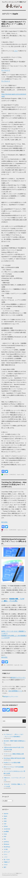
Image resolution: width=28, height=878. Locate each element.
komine (6, 529)
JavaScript (7, 829)
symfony (6, 841)
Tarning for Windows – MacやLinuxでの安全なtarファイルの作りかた (14, 484)
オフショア (7, 852)
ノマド (5, 857)
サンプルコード (5, 70)
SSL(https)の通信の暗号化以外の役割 (14, 758)
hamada (6, 474)
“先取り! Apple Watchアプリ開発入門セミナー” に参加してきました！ (13, 24)
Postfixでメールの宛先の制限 (12, 762)
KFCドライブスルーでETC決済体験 (14, 767)
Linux (22, 529)
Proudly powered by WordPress (10, 875)
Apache (6, 813)
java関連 (6, 831)
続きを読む (4, 522)
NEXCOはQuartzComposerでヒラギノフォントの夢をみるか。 (13, 541)
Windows (6, 844)
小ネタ (5, 864)
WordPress (7, 847)
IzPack (6, 826)
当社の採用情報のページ (15, 691)
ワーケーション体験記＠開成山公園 (14, 754)
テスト (5, 854)
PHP (5, 836)
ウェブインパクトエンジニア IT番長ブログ (14, 2)
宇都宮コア (7, 862)
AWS (5, 818)
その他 (22, 474)
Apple (18, 474)
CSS (5, 824)
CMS (5, 821)
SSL (5, 839)
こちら (16, 51)
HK (4, 665)
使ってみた (20, 665)
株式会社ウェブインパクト (18, 677)
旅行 (5, 867)
